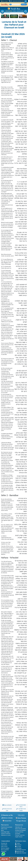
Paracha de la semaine (6, 827)
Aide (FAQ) (3, 851)
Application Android (21, 853)
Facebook (18, 845)
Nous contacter (7, 805)
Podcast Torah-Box (20, 835)
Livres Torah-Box (19, 832)
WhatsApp (18, 848)
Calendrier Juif (18, 827)
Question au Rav (20, 11)
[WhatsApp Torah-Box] (25, 1)
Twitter (18, 843)
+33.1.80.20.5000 (22, 805)
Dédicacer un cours (6, 835)
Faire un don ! (4, 846)
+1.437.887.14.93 (22, 809)
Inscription (17, 833)
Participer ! (24, 4)
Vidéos (14, 11)
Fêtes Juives (4, 828)
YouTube (18, 846)
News (2, 830)
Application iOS (20, 851)
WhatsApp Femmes (21, 849)
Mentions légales (5, 848)
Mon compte (5, 1)
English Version (18, 837)
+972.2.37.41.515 (8, 809)
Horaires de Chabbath (20, 830)
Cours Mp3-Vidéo (5, 832)
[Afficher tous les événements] (9, 1)
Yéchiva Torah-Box (5, 833)
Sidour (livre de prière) (20, 828)
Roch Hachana (9, 11)
